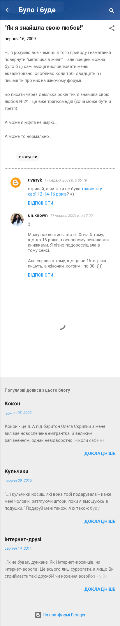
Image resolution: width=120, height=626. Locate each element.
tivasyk (35, 180)
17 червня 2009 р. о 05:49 (65, 180)
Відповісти (40, 203)
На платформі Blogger (64, 615)
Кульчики (16, 471)
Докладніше (99, 453)
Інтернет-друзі (23, 539)
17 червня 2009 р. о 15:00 (71, 215)
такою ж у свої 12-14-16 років (65, 191)
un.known (38, 215)
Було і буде (37, 10)
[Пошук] (111, 12)
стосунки (28, 156)
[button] (111, 29)
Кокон (12, 403)
